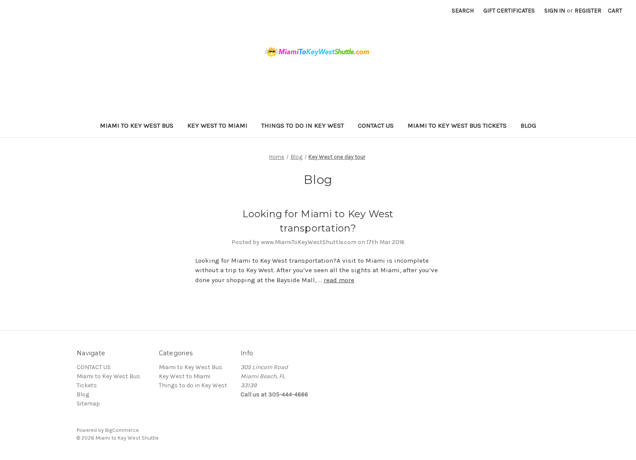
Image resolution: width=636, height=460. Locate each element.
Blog (528, 125)
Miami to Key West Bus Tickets (457, 125)
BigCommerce (122, 430)
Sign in (554, 10)
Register (588, 10)
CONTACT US (376, 125)
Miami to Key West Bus (136, 125)
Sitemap (88, 403)
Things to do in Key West (302, 125)
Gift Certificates (509, 10)
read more (339, 280)
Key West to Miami (217, 125)
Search (463, 10)
